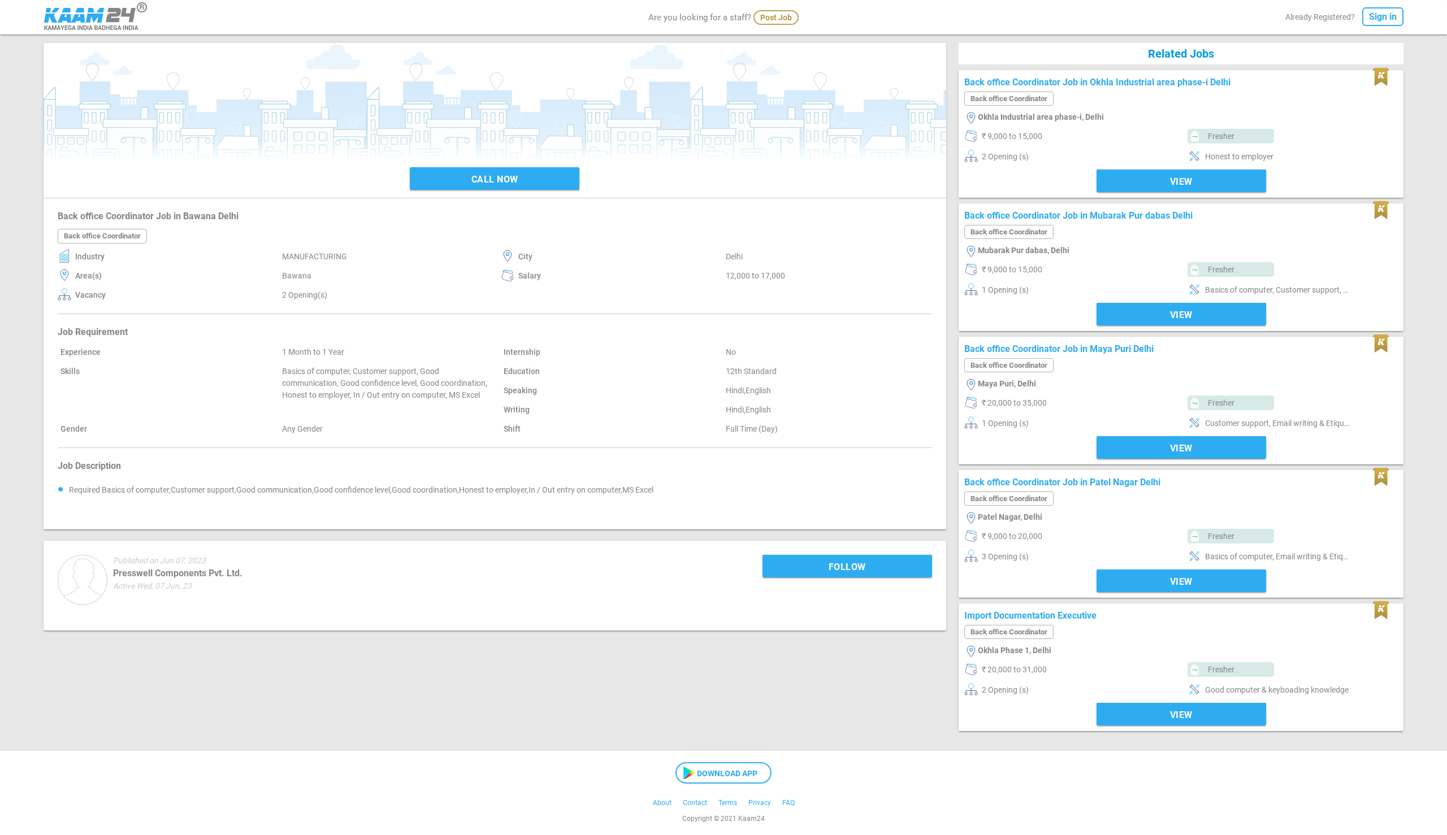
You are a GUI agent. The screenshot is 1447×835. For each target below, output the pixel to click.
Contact (695, 803)
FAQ (788, 803)
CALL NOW (494, 179)
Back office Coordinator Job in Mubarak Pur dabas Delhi (1078, 215)
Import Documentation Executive (1030, 615)
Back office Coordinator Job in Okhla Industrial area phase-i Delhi (1097, 82)
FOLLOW (847, 567)
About (662, 803)
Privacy (759, 803)
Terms (727, 803)
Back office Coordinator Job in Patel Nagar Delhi (1062, 482)
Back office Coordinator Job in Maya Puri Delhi (1059, 348)
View (1181, 181)
